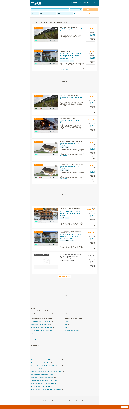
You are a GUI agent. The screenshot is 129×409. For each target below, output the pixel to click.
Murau (66, 327)
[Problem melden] (56, 40)
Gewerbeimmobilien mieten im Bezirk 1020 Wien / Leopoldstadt (46, 359)
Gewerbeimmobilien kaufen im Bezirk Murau (41, 327)
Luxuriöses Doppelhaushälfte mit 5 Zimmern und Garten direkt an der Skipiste (70, 213)
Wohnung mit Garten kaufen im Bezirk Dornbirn (42, 377)
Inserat (95, 2)
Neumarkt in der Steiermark (71, 330)
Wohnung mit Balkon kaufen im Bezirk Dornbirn (42, 368)
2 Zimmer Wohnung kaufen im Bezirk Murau (41, 336)
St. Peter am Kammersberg (70, 336)
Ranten (66, 333)
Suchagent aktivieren (91, 13)
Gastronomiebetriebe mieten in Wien (40, 348)
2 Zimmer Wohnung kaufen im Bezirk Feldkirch (42, 386)
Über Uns (45, 400)
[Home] (36, 3)
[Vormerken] (56, 29)
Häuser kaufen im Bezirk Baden (38, 357)
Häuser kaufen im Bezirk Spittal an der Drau (41, 354)
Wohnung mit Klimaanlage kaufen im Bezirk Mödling (43, 383)
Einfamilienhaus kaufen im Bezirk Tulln (40, 362)
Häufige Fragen (52, 400)
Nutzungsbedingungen (62, 400)
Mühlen (66, 324)
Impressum (71, 400)
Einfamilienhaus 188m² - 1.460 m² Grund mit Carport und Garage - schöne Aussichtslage (70, 236)
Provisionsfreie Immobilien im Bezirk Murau (41, 321)
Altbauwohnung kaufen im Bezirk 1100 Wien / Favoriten (44, 380)
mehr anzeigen (73, 39)
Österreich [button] (87, 2)
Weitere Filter (60, 13)
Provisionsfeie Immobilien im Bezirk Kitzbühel (42, 351)
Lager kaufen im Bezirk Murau (38, 333)
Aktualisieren (91, 9)
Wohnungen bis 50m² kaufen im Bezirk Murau (42, 339)
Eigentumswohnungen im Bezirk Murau (40, 324)
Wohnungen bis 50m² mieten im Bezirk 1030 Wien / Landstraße (46, 389)
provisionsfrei (78, 13)
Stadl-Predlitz (67, 339)
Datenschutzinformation (81, 400)
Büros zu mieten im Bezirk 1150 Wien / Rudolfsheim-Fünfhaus (46, 365)
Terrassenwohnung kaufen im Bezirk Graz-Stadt (42, 374)
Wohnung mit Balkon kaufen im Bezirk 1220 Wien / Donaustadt (46, 371)
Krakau (66, 321)
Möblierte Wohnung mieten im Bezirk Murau (41, 330)
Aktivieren (124, 407)
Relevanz (92, 19)
